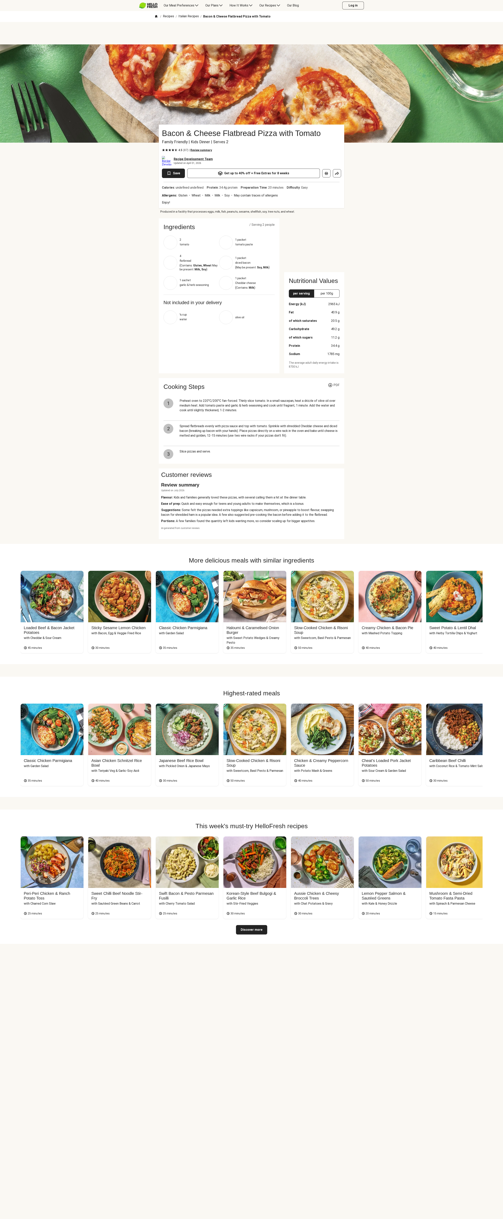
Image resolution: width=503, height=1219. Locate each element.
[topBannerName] (251, 33)
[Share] (337, 173)
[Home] (156, 16)
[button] (219, 227)
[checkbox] (163, 150)
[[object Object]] (326, 173)
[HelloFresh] (148, 5)
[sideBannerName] (314, 242)
